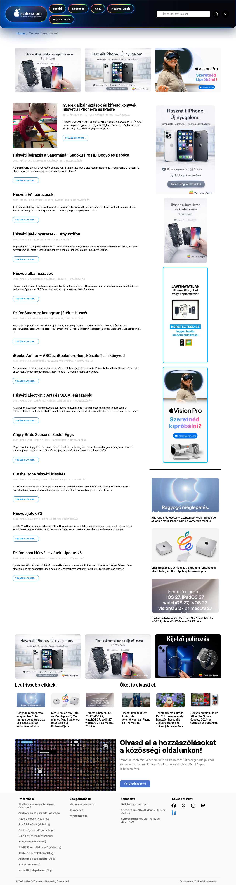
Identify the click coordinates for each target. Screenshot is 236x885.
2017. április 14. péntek (78, 115)
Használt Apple (120, 8)
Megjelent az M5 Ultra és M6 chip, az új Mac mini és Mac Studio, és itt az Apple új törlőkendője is (183, 569)
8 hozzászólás (80, 200)
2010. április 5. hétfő (26, 519)
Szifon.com (49, 519)
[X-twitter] (183, 805)
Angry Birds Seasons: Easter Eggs (43, 434)
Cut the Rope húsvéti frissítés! (40, 474)
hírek (49, 200)
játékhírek (62, 200)
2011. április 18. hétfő (27, 440)
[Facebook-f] (173, 805)
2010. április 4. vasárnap (29, 558)
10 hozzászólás (75, 479)
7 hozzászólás (74, 318)
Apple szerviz (61, 19)
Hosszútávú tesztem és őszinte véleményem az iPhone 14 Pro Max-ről (136, 718)
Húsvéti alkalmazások (33, 273)
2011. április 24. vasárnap (29, 401)
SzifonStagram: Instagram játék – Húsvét (50, 313)
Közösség (78, 8)
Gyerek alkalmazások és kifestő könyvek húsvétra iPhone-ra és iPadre (99, 107)
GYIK (98, 8)
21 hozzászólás (68, 519)
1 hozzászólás (77, 440)
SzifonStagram (53, 318)
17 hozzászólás (75, 279)
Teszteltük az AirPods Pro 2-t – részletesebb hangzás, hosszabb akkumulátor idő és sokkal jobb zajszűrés (170, 719)
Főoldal (57, 8)
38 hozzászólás (73, 558)
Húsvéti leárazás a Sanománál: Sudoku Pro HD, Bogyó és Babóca (71, 155)
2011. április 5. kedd (26, 479)
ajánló (99, 115)
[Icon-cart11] (216, 14)
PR (60, 160)
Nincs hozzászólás (118, 115)
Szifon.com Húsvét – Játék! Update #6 (47, 553)
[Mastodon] (203, 805)
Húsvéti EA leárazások (33, 194)
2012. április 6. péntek (27, 318)
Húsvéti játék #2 (27, 513)
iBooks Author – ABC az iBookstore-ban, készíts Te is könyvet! (69, 355)
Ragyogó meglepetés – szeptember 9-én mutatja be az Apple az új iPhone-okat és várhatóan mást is (183, 519)
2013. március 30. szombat (29, 160)
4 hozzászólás (82, 401)
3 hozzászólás (73, 160)
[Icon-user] (225, 14)
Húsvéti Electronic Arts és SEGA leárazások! (52, 395)
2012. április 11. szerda (28, 239)
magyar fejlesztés (60, 361)
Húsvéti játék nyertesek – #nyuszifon (46, 234)
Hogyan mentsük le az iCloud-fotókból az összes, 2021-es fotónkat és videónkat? (204, 718)
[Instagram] (193, 805)
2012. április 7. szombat (28, 279)
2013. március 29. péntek (28, 200)
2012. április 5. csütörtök (29, 361)
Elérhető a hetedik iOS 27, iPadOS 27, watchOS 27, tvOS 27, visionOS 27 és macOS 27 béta (182, 619)
